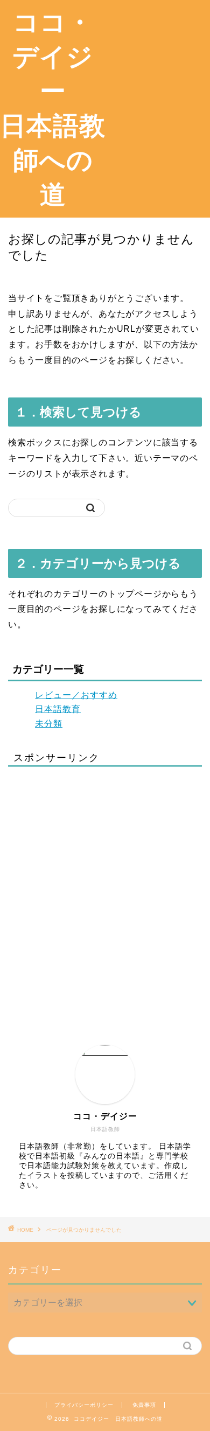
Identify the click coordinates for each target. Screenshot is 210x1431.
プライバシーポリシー (84, 1405)
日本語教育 (58, 709)
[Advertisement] (158, 48)
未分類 (48, 723)
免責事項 (144, 1405)
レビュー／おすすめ (76, 695)
